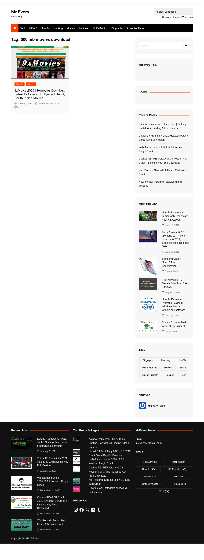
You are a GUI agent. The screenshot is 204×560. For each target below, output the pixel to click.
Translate (187, 17)
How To (45, 28)
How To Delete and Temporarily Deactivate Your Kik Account (175, 216)
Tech (23, 28)
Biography (117, 28)
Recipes (83, 28)
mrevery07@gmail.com (148, 443)
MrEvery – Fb (148, 65)
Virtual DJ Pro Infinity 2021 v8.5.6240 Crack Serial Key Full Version (163, 137)
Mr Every (20, 12)
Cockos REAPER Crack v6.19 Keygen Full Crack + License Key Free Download (163, 160)
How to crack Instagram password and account (160, 183)
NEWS (33, 28)
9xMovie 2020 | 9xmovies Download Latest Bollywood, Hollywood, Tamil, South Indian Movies (40, 94)
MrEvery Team (25, 103)
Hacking (58, 28)
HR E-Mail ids (100, 28)
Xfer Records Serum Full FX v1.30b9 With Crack (162, 172)
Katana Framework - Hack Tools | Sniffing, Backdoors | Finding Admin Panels (109, 443)
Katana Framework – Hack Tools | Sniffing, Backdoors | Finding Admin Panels (163, 126)
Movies (71, 28)
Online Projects (150, 375)
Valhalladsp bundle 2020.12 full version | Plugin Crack (162, 149)
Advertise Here (135, 28)
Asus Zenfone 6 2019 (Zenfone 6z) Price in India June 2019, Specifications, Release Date (175, 239)
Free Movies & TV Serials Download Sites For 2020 (175, 283)
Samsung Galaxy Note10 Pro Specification (171, 262)
